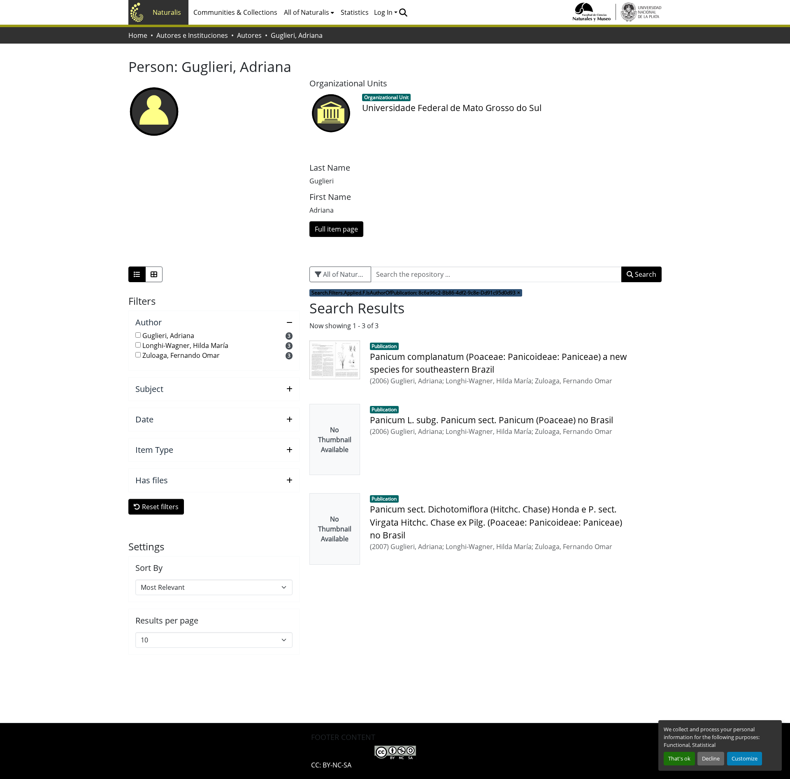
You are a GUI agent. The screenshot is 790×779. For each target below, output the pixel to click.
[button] (403, 12)
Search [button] (644, 274)
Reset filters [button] (159, 506)
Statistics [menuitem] (355, 12)
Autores (249, 35)
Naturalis (167, 12)
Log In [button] (384, 12)
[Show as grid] (154, 274)
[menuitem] (309, 12)
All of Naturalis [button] (306, 12)
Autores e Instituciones (192, 35)
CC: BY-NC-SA (331, 765)
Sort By (149, 568)
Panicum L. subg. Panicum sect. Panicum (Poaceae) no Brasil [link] (491, 420)
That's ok (679, 758)
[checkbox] (138, 335)
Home (137, 35)
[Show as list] (137, 274)
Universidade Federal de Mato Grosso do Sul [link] (451, 108)
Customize (744, 758)
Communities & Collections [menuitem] (235, 12)
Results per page (166, 621)
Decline (711, 758)
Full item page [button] (336, 229)
